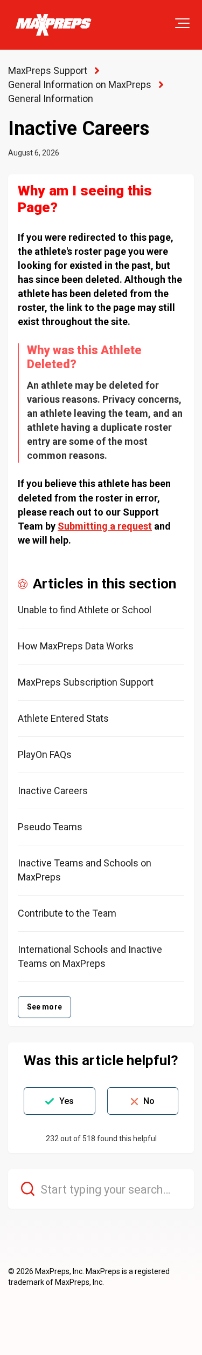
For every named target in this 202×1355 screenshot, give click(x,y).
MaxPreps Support (47, 70)
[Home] (53, 25)
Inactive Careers (53, 790)
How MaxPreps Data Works (76, 646)
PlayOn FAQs (45, 754)
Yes (66, 1101)
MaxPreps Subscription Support (86, 682)
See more (44, 1006)
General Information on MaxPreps (79, 84)
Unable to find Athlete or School (84, 609)
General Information (50, 98)
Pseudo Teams (50, 826)
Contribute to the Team (67, 913)
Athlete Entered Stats (63, 718)
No (149, 1101)
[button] (182, 23)
